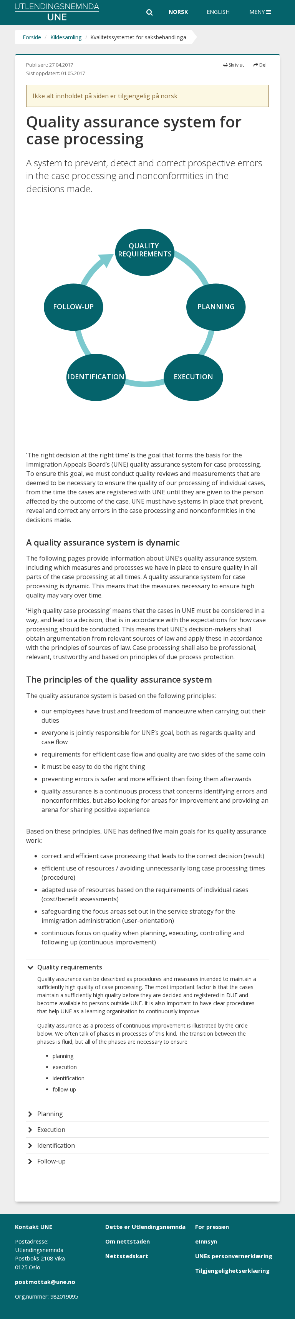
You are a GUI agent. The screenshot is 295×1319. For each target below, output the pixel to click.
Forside (32, 37)
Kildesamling (66, 37)
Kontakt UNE (33, 1226)
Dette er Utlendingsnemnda (145, 1226)
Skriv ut (235, 65)
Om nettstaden (127, 1241)
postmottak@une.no (45, 1282)
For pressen (212, 1226)
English (218, 11)
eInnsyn (206, 1241)
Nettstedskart (126, 1256)
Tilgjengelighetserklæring (232, 1270)
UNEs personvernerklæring (233, 1256)
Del (262, 65)
